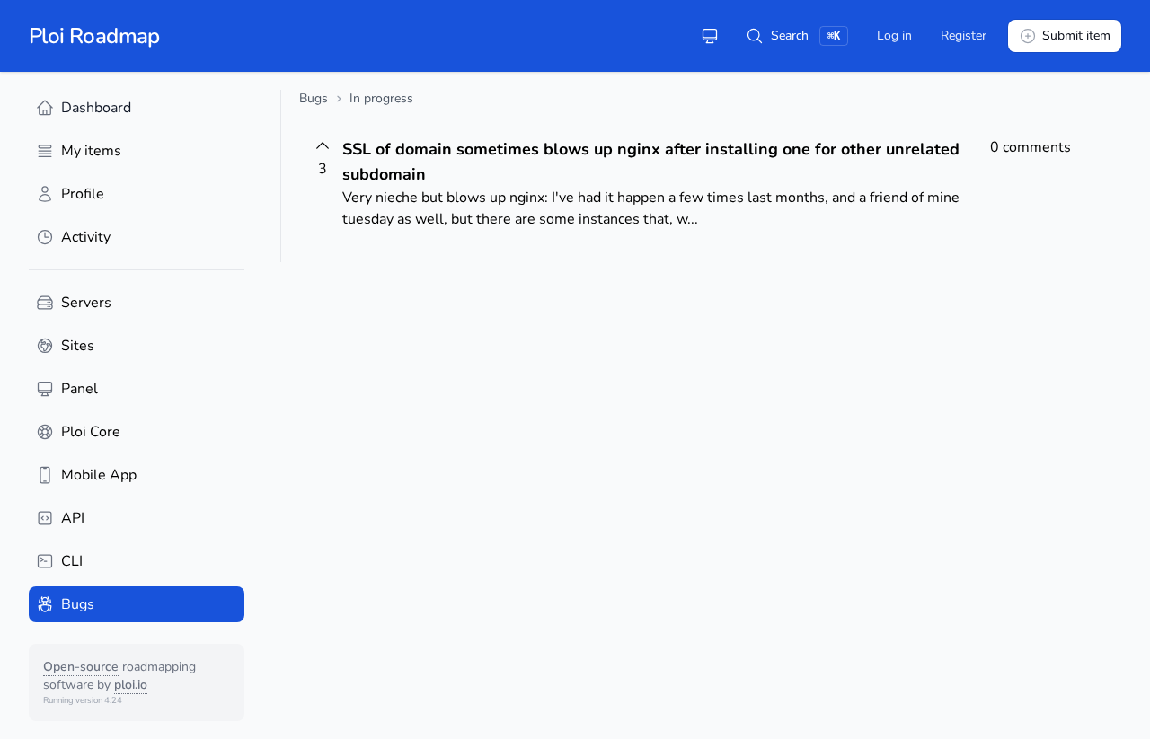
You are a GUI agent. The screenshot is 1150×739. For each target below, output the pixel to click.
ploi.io (130, 684)
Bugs (313, 98)
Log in (894, 35)
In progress (381, 98)
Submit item (1076, 35)
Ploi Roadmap (94, 36)
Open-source (81, 666)
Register (963, 35)
